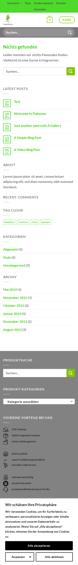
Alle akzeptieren (39, 545)
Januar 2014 (12, 314)
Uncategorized (14, 265)
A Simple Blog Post (27, 137)
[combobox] (39, 401)
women (45, 222)
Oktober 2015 (13, 305)
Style (7, 257)
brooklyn (9, 222)
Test (17, 101)
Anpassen (18, 557)
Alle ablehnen (54, 557)
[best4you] (12, 20)
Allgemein (10, 249)
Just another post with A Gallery (37, 125)
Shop (28, 3)
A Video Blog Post (27, 150)
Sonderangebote (43, 3)
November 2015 (15, 298)
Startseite (13, 3)
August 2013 (12, 329)
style (34, 222)
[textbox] (38, 402)
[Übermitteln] (70, 32)
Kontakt (61, 3)
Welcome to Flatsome (30, 113)
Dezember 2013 (15, 321)
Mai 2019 (10, 289)
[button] (50, 20)
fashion (23, 222)
